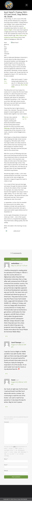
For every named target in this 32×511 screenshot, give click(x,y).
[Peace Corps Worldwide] (9, 5)
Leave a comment (16, 259)
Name (6, 459)
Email (6, 464)
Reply (6, 336)
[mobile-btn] (26, 5)
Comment (6, 422)
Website (6, 470)
